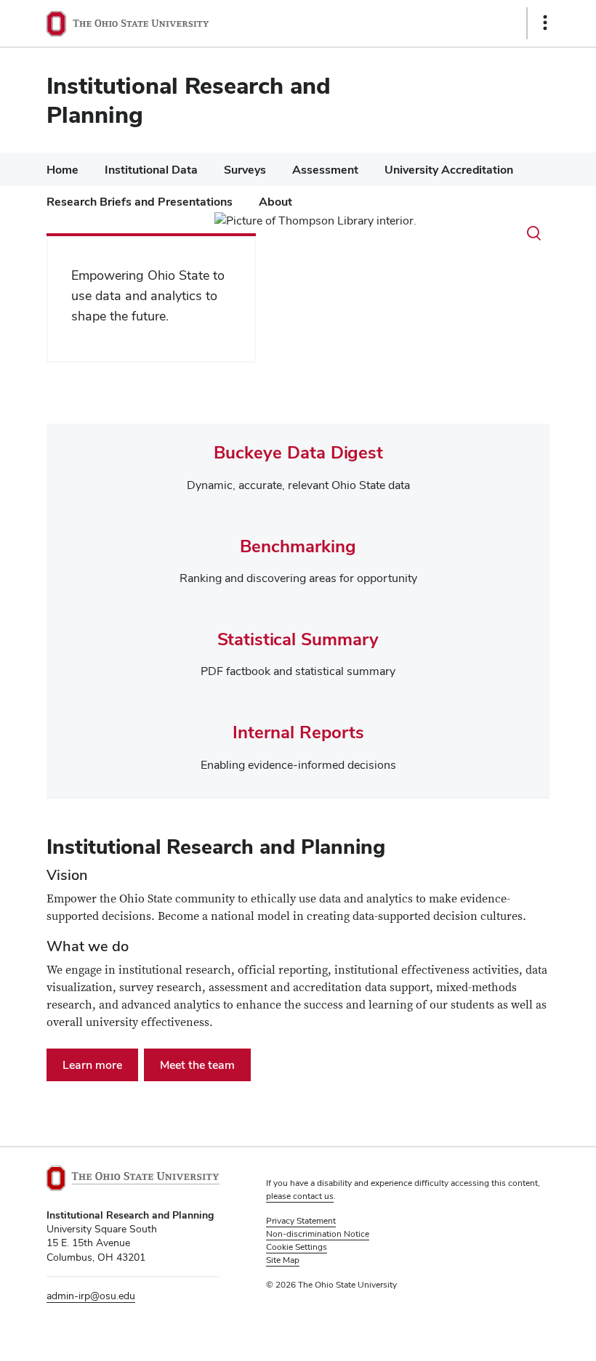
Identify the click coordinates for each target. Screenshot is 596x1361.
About (275, 201)
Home (62, 169)
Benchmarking (298, 546)
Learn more (92, 1065)
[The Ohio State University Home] (133, 1178)
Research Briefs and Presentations (140, 201)
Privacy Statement (301, 1221)
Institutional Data (151, 169)
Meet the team (197, 1065)
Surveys (245, 169)
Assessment (325, 169)
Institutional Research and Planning (189, 99)
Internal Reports (298, 732)
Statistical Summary (298, 639)
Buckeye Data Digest (298, 452)
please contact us (300, 1196)
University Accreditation (448, 169)
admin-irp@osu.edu (91, 1295)
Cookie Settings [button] (296, 1247)
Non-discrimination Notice (317, 1234)
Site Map (282, 1260)
